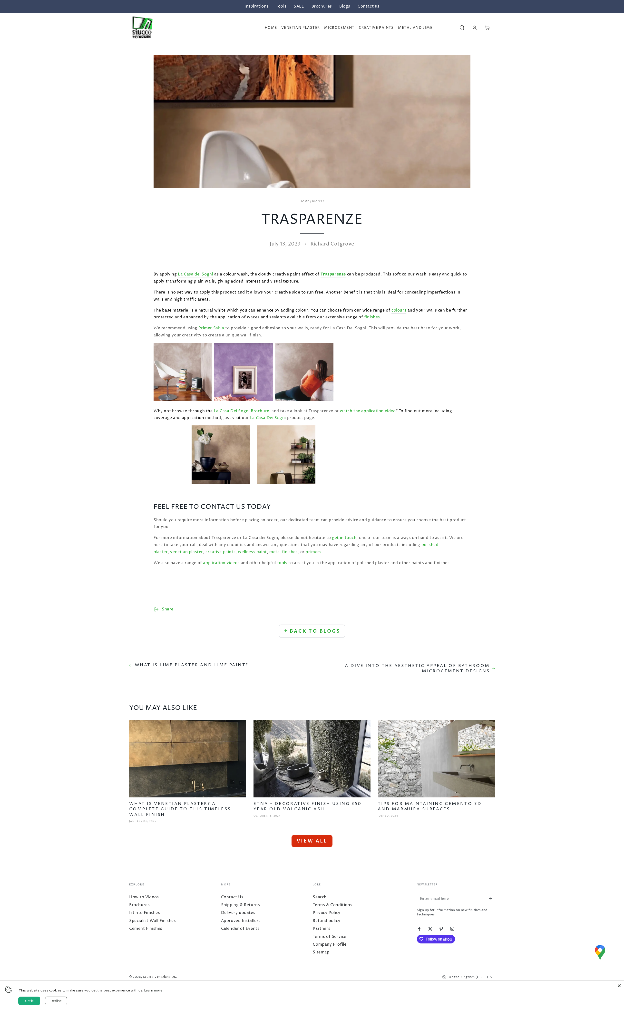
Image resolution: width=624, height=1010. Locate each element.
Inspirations (256, 6)
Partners (321, 928)
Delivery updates (238, 912)
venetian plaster (186, 552)
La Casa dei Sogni (195, 274)
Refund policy (326, 920)
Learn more (153, 990)
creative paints (220, 552)
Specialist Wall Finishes (152, 920)
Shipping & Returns (240, 905)
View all (312, 841)
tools (282, 563)
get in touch (344, 537)
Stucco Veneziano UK (159, 977)
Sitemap (321, 952)
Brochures (322, 6)
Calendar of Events (240, 928)
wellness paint (252, 552)
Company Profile (329, 944)
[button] (462, 27)
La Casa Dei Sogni (268, 418)
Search (320, 897)
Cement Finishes (145, 928)
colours (398, 310)
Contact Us (232, 897)
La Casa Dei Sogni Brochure (241, 411)
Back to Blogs (315, 631)
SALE (299, 6)
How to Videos (144, 897)
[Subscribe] (489, 898)
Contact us (369, 6)
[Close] (619, 985)
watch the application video (368, 411)
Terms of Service (329, 936)
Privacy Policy (326, 912)
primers (313, 552)
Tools (281, 6)
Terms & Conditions (332, 905)
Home (304, 201)
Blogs (344, 6)
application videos (221, 563)
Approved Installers (241, 920)
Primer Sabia (211, 328)
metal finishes (283, 552)
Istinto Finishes (144, 912)
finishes (372, 317)
